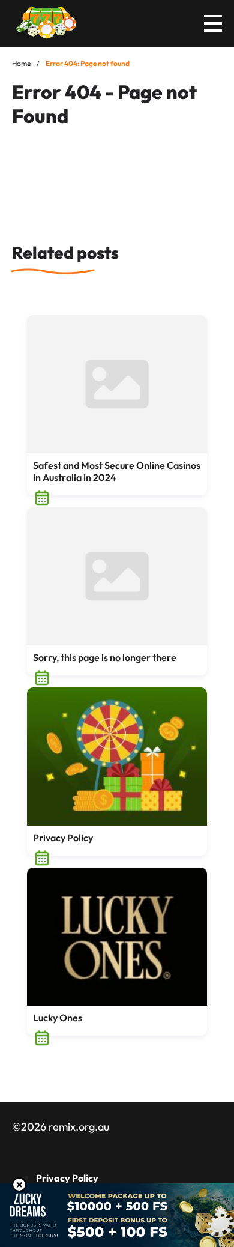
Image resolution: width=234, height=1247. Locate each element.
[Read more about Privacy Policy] (117, 756)
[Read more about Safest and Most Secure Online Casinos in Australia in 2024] (117, 384)
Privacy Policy (63, 838)
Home (21, 63)
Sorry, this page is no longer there (104, 657)
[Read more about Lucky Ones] (117, 937)
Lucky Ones (57, 1018)
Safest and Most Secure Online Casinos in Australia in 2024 (116, 471)
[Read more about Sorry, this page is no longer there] (117, 576)
